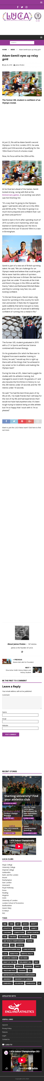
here (34, 427)
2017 (18, 924)
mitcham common (10, 958)
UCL (30, 971)
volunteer (19, 983)
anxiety (34, 924)
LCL (12, 945)
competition (19, 932)
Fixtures (5, 1032)
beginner (17, 928)
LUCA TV (8, 1045)
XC (39, 983)
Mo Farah (24, 958)
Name (4, 712)
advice (25, 924)
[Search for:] (22, 42)
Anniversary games (10, 195)
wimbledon (30, 983)
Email (4, 719)
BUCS (26, 928)
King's (5, 945)
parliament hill (25, 962)
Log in (4, 1036)
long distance (28, 949)
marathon (14, 954)
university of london (23, 979)
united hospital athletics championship (19, 975)
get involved (24, 937)
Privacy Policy (7, 1028)
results (19, 966)
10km (11, 924)
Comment (6, 695)
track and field (9, 971)
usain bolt (7, 983)
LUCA (5, 954)
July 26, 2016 (8, 65)
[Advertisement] (23, 27)
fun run (12, 937)
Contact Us (6, 1039)
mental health (27, 954)
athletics (7, 928)
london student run (11, 949)
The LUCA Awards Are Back (11, 829)
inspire (29, 941)
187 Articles (32, 644)
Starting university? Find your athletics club (21, 797)
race (36, 962)
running (28, 966)
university (7, 979)
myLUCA (5, 1025)
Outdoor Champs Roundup (11, 814)
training (22, 971)
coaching (7, 932)
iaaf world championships (13, 941)
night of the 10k (9, 962)
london (20, 945)
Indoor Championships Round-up (30, 828)
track (37, 966)
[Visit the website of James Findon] (22, 652)
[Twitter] (22, 7)
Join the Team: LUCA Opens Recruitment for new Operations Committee (30, 811)
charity (34, 928)
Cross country (33, 932)
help (34, 937)
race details (8, 966)
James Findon (19, 65)
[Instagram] (26, 7)
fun (4, 937)
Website (5, 725)
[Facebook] (18, 7)
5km (4, 924)
